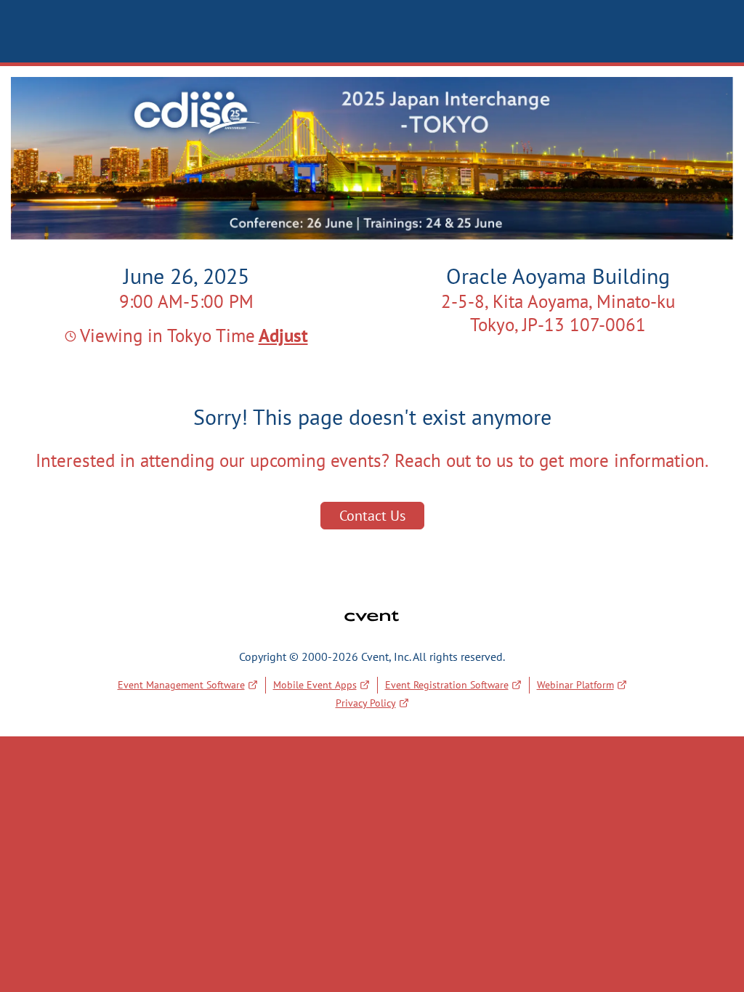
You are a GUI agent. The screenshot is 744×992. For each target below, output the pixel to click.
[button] (281, 335)
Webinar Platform (575, 684)
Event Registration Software (447, 684)
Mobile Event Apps (315, 684)
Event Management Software (181, 684)
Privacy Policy (366, 703)
